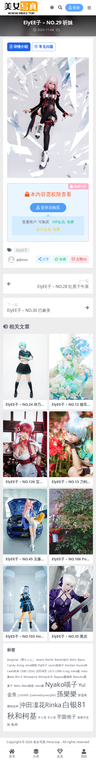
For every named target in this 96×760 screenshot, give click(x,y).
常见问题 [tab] (46, 46)
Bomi (73, 659)
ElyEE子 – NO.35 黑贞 (69, 636)
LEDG (31, 671)
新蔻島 (82, 695)
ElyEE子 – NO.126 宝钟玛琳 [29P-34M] (24, 483)
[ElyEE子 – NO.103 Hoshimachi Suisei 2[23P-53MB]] (25, 599)
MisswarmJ (30, 677)
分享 (45, 259)
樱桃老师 (12, 706)
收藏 (62, 259)
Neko (17, 686)
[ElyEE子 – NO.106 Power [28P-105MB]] (71, 521)
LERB (58, 671)
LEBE (23, 671)
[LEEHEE (23, 695)
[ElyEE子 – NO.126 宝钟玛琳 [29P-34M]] (25, 444)
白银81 (74, 704)
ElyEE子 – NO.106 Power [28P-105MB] (71, 561)
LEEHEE (41, 671)
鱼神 (14, 724)
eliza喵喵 (31, 665)
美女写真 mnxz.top (46, 742)
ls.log (66, 671)
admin (22, 259)
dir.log (20, 665)
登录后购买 (50, 208)
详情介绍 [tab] (21, 46)
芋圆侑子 (66, 716)
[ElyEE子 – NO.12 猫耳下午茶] (71, 367)
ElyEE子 (21, 250)
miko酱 (75, 671)
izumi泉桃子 (56, 665)
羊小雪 (42, 717)
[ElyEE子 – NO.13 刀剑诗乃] (71, 444)
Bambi (49, 659)
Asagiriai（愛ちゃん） (21, 659)
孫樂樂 (67, 693)
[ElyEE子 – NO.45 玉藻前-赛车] (25, 521)
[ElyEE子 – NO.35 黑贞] (71, 599)
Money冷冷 (45, 677)
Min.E (19, 677)
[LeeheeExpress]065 (43, 695)
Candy (11, 665)
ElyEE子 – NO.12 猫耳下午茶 (69, 406)
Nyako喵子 (61, 684)
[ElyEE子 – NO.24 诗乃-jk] (25, 367)
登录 (76, 8)
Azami (40, 659)
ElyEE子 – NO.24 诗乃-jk (24, 406)
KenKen (70, 665)
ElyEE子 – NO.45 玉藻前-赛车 (23, 561)
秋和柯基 (22, 716)
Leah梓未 (13, 671)
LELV (51, 671)
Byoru (81, 659)
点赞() (81, 259)
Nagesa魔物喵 (63, 677)
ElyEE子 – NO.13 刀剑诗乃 (69, 483)
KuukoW (81, 665)
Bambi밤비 (62, 659)
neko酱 (39, 686)
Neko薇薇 (28, 686)
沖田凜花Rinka (40, 704)
